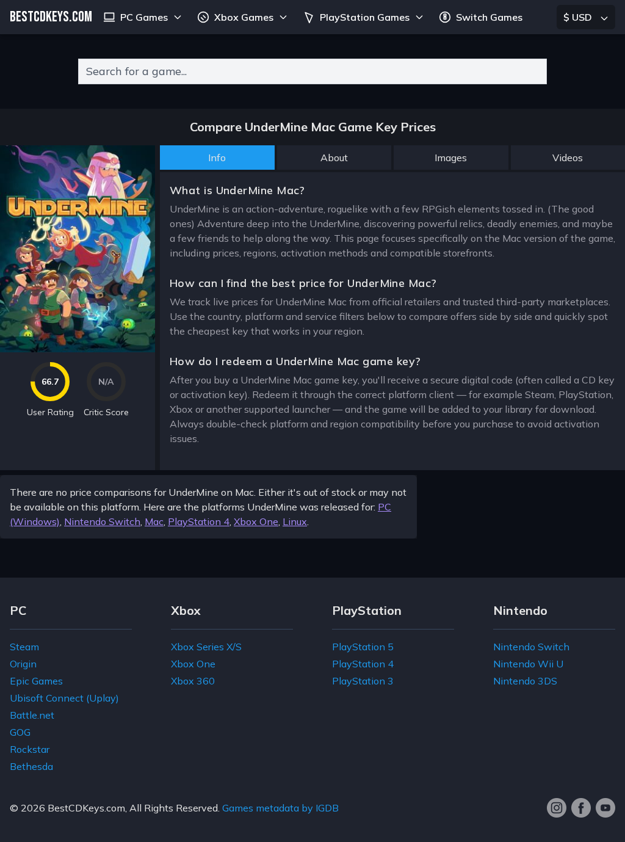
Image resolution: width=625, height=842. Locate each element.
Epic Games (36, 681)
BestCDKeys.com (86, 808)
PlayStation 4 (198, 521)
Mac (154, 521)
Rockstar (29, 749)
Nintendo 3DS (525, 681)
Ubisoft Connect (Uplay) (64, 698)
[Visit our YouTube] (605, 808)
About (334, 157)
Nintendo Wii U (528, 664)
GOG (20, 732)
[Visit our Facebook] (581, 808)
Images (451, 157)
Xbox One (256, 521)
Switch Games (489, 17)
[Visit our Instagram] (556, 808)
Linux (295, 521)
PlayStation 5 (363, 647)
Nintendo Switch (102, 521)
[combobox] (312, 71)
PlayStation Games (365, 17)
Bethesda (31, 766)
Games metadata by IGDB (280, 808)
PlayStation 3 (363, 681)
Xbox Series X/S (206, 647)
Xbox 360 (193, 681)
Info (217, 157)
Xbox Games (243, 17)
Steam (24, 647)
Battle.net (32, 715)
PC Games (144, 17)
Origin (23, 664)
